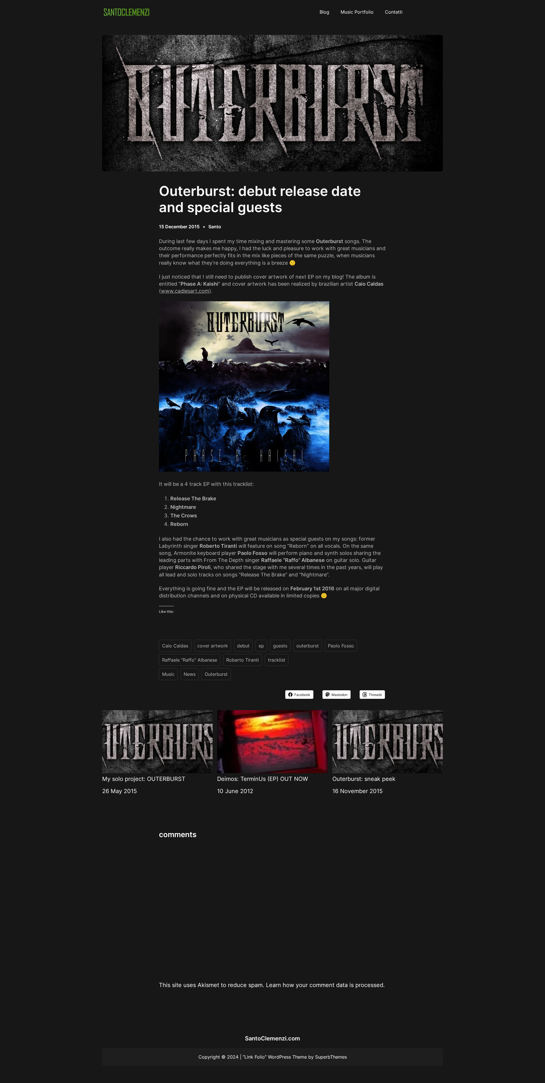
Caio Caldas (175, 646)
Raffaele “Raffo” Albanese (189, 660)
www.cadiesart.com (185, 291)
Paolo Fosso (341, 646)
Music (168, 674)
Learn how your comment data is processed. (325, 985)
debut (243, 646)
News (190, 674)
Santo (214, 226)
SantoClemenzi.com (272, 1038)
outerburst (307, 646)
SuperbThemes (331, 1057)
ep (261, 646)
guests (280, 646)
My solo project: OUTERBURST (143, 778)
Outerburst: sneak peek (363, 778)
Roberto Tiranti (242, 660)
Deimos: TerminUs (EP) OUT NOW (262, 778)
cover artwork (212, 646)
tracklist (276, 660)
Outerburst (216, 674)
